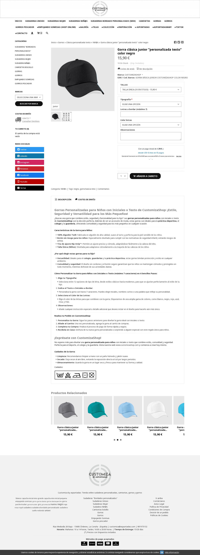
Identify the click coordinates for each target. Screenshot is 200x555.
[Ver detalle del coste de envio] (18, 120)
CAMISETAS (144, 21)
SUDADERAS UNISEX (34, 21)
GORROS (168, 21)
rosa (16, 507)
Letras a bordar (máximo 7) (133, 109)
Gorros (18, 75)
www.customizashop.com (127, 345)
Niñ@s (63, 189)
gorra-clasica (41, 501)
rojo (65, 504)
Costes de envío (127, 69)
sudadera (27, 507)
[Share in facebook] (175, 42)
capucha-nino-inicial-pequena (55, 498)
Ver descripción (146, 69)
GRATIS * (26, 118)
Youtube (23, 181)
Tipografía (126, 99)
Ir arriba (159, 498)
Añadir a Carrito (146, 176)
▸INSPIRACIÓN (124, 27)
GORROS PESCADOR (25, 27)
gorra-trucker (32, 504)
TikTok (23, 188)
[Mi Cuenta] (32, 33)
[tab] (63, 199)
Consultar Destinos (30, 121)
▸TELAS (95, 27)
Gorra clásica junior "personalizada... (68, 428)
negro (76, 189)
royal (21, 507)
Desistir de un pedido (159, 512)
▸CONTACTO (21, 33)
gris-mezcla (45, 504)
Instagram (24, 162)
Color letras (126, 120)
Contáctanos (159, 501)
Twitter (23, 149)
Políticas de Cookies (159, 515)
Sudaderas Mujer (23, 59)
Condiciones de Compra (159, 509)
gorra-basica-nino (88, 189)
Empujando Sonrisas (24, 79)
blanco (18, 498)
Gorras (18, 71)
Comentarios (103, 189)
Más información (172, 552)
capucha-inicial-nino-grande (33, 498)
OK (162, 552)
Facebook (24, 175)
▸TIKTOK (179, 27)
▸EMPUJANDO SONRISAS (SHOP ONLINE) (56, 27)
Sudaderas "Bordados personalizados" (25, 49)
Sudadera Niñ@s (22, 63)
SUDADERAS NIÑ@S (78, 21)
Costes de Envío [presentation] (86, 199)
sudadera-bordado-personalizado (45, 507)
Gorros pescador (23, 83)
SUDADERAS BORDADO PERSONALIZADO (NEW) (113, 21)
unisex (47, 510)
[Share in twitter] (179, 42)
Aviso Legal (159, 504)
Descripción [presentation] (64, 199)
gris (39, 504)
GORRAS (157, 21)
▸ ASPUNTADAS (142, 27)
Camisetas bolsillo (24, 67)
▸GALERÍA (83, 27)
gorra (34, 501)
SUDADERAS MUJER (57, 21)
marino (53, 504)
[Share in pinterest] (182, 42)
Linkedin (23, 156)
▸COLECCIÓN (108, 27)
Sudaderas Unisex (23, 55)
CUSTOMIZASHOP (133, 74)
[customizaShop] (100, 9)
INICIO (18, 21)
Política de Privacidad (159, 506)
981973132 (142, 526)
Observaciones (127, 130)
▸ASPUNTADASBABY (162, 27)
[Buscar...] (47, 33)
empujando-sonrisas (23, 501)
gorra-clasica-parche (54, 501)
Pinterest (24, 168)
